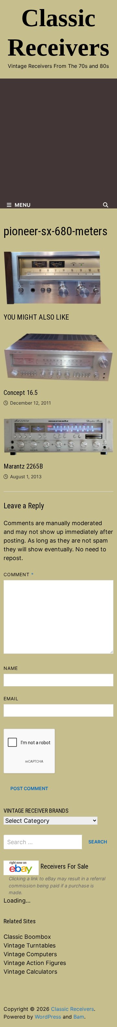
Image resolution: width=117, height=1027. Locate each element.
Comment (19, 574)
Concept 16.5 (21, 393)
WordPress (48, 1016)
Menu (23, 205)
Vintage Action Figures (35, 962)
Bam (78, 1016)
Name (11, 668)
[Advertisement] (58, 140)
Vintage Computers (30, 954)
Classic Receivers (72, 1009)
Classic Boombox (27, 936)
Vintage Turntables (30, 945)
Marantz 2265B (23, 466)
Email (11, 698)
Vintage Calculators (30, 971)
